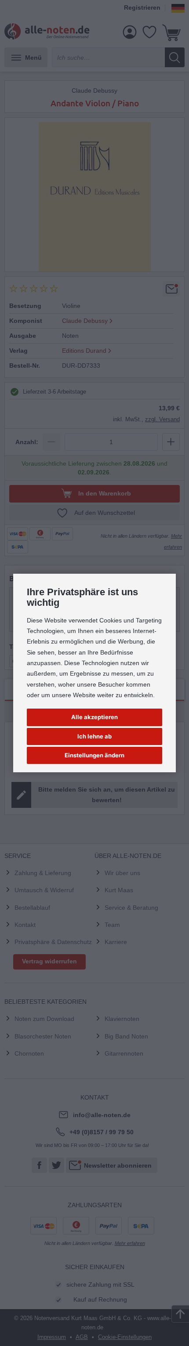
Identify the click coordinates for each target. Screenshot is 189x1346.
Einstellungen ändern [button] (94, 755)
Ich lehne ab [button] (94, 736)
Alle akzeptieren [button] (94, 716)
